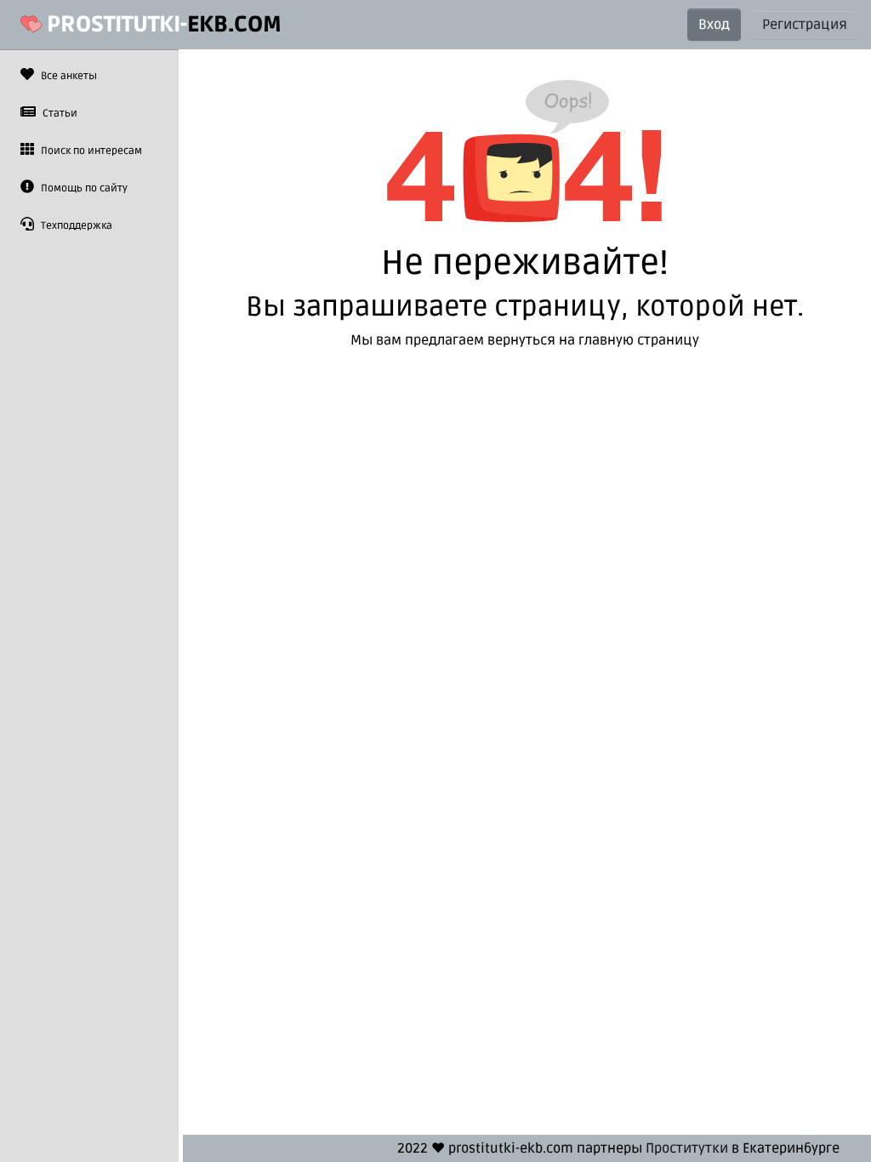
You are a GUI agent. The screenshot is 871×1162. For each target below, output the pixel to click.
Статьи (58, 113)
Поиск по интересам (90, 151)
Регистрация (804, 24)
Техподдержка (75, 225)
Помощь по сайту (83, 188)
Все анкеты (67, 76)
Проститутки (687, 1148)
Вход (714, 24)
